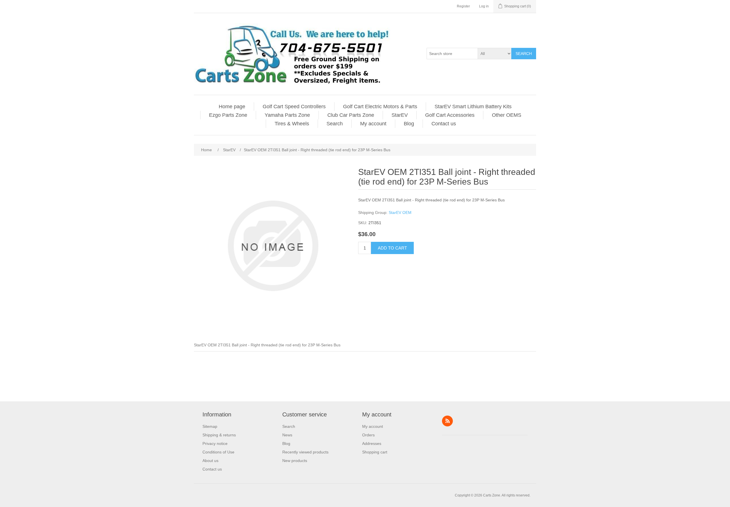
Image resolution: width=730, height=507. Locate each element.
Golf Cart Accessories (449, 115)
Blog (409, 123)
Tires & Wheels (292, 123)
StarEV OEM (400, 212)
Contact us (443, 123)
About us (210, 460)
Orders (368, 435)
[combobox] (452, 53)
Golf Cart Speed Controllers (294, 106)
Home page (232, 106)
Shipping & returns (219, 435)
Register (463, 6)
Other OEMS (506, 115)
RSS (447, 421)
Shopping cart (374, 452)
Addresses (371, 443)
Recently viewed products (305, 452)
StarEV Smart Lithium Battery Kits (473, 106)
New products (294, 460)
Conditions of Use (218, 452)
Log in (484, 6)
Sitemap (209, 426)
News (287, 435)
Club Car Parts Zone (350, 115)
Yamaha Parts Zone (287, 115)
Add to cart (392, 248)
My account (373, 123)
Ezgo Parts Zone (228, 115)
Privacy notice (215, 443)
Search (524, 53)
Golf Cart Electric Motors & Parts (380, 106)
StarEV (400, 115)
